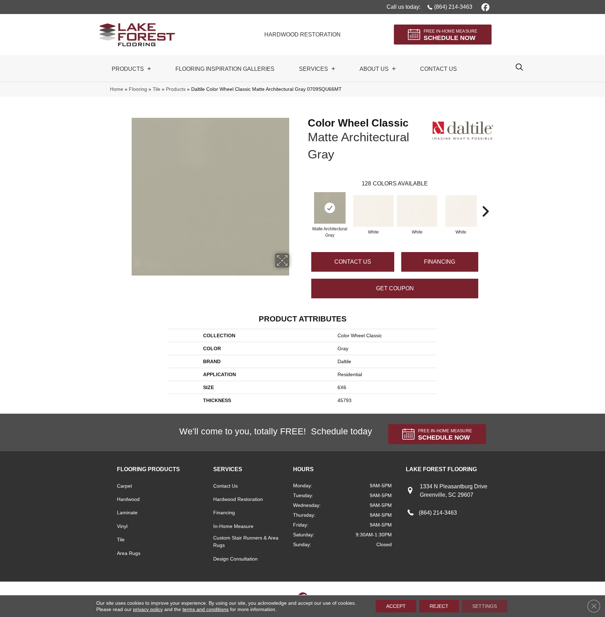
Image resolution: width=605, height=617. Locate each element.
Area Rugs (128, 553)
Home (116, 89)
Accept (396, 606)
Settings (484, 606)
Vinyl (122, 526)
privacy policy (148, 609)
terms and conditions (205, 609)
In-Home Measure (233, 526)
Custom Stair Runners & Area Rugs (245, 541)
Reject (439, 606)
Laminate (127, 512)
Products (176, 89)
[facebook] (484, 7)
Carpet (124, 486)
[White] (373, 211)
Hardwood (128, 499)
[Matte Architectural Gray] (329, 207)
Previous (304, 200)
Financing (224, 512)
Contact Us (352, 262)
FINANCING (439, 262)
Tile (156, 89)
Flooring (138, 89)
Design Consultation (235, 559)
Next (485, 200)
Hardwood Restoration (238, 499)
